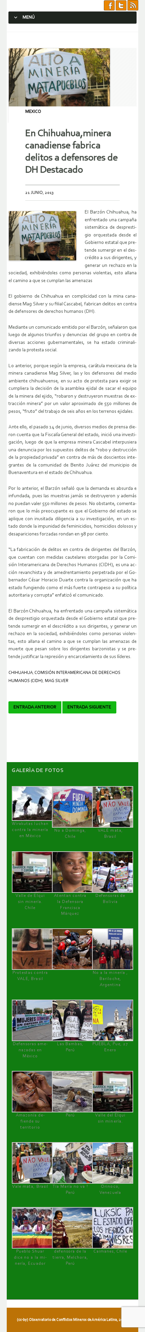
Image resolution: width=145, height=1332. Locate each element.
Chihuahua (20, 673)
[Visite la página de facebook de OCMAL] (109, 5)
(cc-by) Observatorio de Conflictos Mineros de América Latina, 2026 (72, 1320)
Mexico (33, 111)
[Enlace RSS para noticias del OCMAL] (132, 5)
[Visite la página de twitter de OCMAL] (121, 5)
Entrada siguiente (89, 707)
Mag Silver (56, 681)
